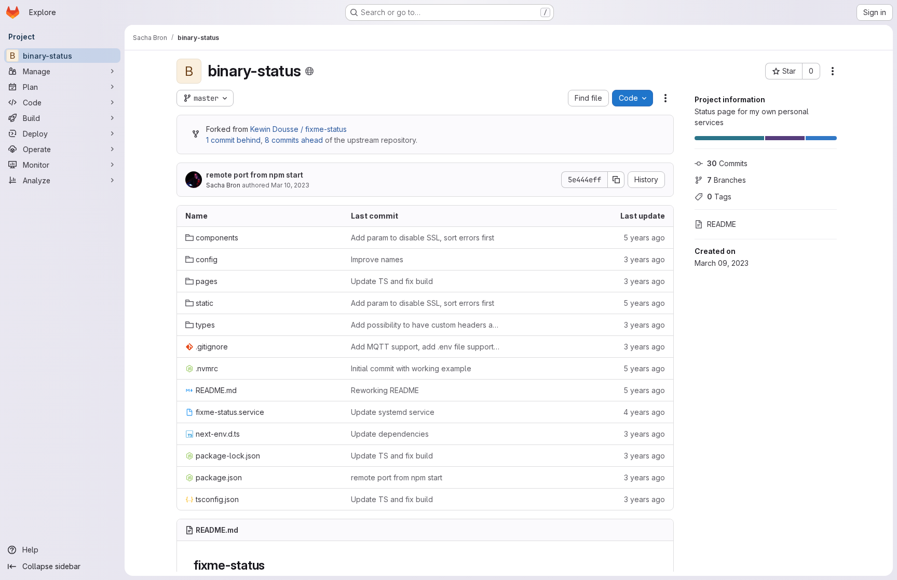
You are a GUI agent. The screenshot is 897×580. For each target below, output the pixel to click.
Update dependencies (390, 433)
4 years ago (644, 412)
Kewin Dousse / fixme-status (298, 129)
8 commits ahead (294, 140)
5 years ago (644, 237)
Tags (719, 196)
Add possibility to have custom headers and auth (425, 324)
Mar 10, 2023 (290, 185)
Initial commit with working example (411, 368)
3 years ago (644, 259)
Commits (727, 163)
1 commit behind (233, 140)
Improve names (377, 259)
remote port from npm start (254, 174)
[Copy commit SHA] (616, 179)
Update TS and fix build (392, 281)
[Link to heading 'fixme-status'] (271, 565)
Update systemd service (392, 412)
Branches (726, 180)
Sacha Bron (223, 185)
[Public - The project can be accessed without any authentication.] (309, 71)
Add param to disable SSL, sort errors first (422, 237)
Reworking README (385, 390)
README (721, 224)
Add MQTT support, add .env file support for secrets (425, 346)
